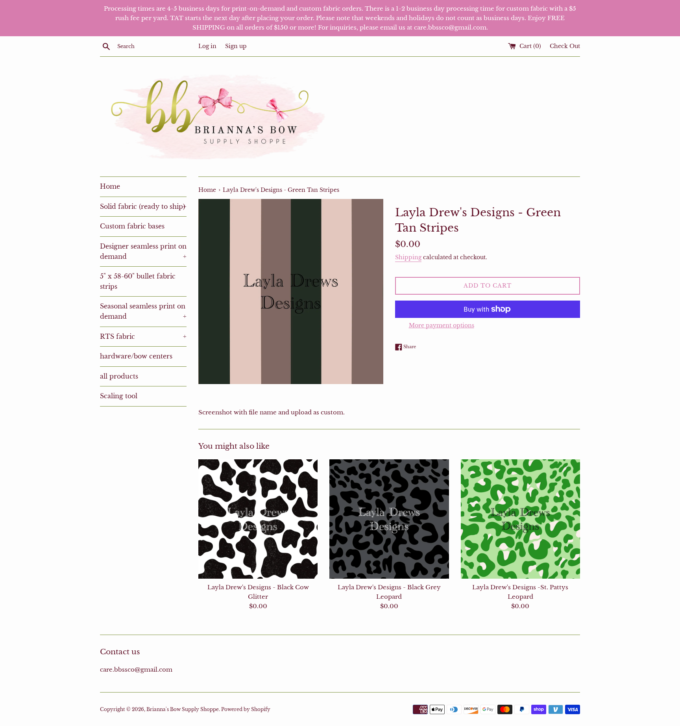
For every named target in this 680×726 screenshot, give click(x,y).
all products (119, 376)
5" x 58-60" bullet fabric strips (138, 281)
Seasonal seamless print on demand (143, 311)
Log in (207, 46)
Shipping (408, 257)
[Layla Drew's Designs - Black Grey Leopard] (389, 519)
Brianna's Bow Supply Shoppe (182, 709)
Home (110, 186)
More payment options (441, 325)
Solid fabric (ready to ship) (143, 206)
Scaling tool (118, 396)
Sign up (236, 46)
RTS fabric (143, 336)
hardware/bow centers (136, 356)
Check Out (565, 46)
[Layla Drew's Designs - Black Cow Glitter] (258, 519)
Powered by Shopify (245, 709)
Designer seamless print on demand (143, 251)
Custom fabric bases (132, 226)
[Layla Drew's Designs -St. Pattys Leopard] (520, 519)
